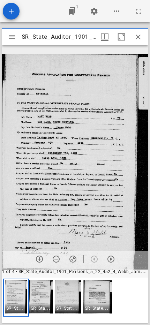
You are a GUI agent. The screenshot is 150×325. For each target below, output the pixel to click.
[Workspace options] (116, 11)
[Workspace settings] (94, 11)
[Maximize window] (121, 37)
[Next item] (111, 259)
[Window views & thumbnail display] (104, 37)
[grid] (75, 300)
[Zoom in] (39, 259)
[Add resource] (11, 11)
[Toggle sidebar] (11, 37)
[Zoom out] (56, 259)
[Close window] (138, 37)
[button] (16, 297)
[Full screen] (138, 11)
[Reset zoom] (73, 259)
